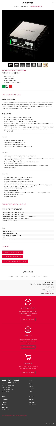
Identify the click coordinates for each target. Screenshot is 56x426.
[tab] (10, 65)
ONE (22, 276)
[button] (53, 2)
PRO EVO (10, 276)
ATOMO (33, 276)
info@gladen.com (49, 293)
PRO (17, 276)
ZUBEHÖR (45, 276)
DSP (39, 276)
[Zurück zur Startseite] (28, 2)
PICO (27, 276)
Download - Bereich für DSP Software (16, 261)
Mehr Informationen (28, 319)
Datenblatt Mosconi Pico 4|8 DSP (13, 252)
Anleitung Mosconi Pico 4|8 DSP (12, 256)
